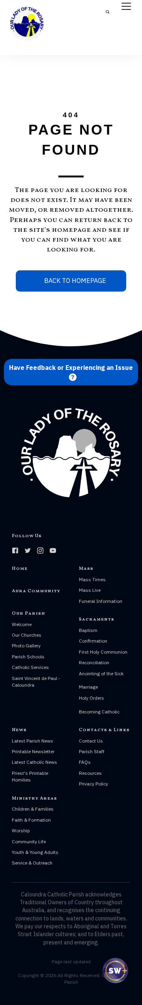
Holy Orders (91, 698)
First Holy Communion (103, 652)
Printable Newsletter (33, 751)
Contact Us (91, 741)
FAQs (85, 762)
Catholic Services (30, 667)
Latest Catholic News (34, 762)
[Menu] (126, 6)
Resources (90, 773)
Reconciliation (94, 662)
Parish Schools (28, 657)
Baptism (88, 630)
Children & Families (33, 809)
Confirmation (93, 641)
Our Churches (26, 635)
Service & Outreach (32, 863)
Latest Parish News (32, 741)
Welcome (22, 624)
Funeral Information (100, 601)
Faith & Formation (31, 820)
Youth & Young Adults (35, 852)
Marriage (88, 687)
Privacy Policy (93, 784)
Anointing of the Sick (101, 673)
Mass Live (90, 590)
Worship (21, 830)
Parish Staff (92, 751)
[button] (71, 372)
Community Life (29, 841)
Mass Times (92, 579)
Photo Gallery (26, 645)
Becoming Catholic (99, 712)
